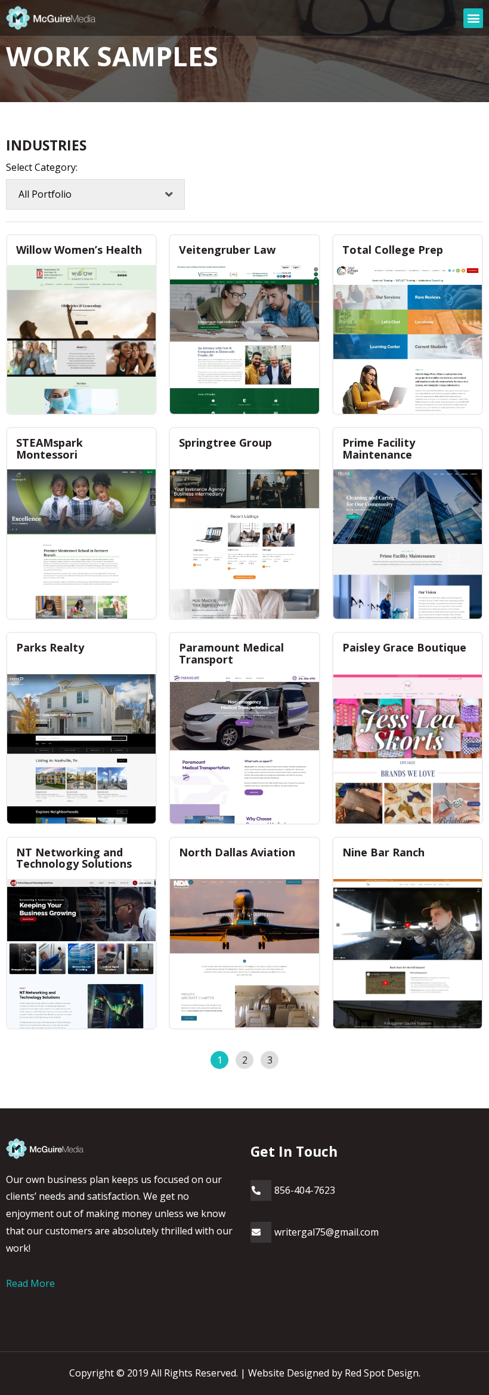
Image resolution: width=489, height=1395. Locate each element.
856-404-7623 (304, 1190)
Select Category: (42, 167)
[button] (473, 18)
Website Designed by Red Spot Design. (334, 1372)
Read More (30, 1283)
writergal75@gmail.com (326, 1232)
